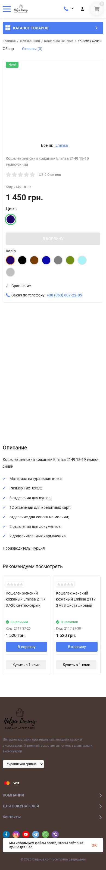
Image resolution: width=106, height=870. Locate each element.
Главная (9, 41)
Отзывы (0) (32, 49)
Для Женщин (30, 41)
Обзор (8, 49)
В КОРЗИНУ (53, 239)
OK (94, 845)
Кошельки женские (58, 41)
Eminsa (61, 145)
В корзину (27, 647)
